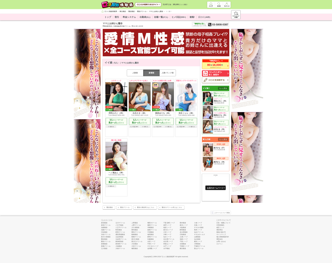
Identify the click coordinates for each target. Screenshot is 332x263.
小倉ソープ (198, 223)
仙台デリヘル (198, 232)
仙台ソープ (167, 237)
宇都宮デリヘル (199, 246)
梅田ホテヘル (152, 223)
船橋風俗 (135, 234)
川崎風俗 (197, 244)
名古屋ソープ (168, 241)
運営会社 (219, 239)
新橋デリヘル (105, 246)
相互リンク (220, 227)
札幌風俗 (150, 239)
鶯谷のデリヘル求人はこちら (172, 207)
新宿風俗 (104, 223)
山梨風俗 (197, 237)
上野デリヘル (136, 225)
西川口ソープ (168, 230)
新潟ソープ (184, 225)
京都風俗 (183, 244)
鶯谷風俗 (109, 207)
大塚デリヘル (120, 248)
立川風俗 (104, 248)
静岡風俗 (183, 230)
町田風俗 (119, 230)
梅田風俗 (135, 248)
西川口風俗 (135, 239)
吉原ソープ (151, 241)
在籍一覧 (161, 17)
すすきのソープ (152, 246)
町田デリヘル (120, 232)
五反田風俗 (119, 237)
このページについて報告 (222, 212)
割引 (117, 17)
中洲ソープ (151, 244)
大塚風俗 (119, 246)
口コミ (204, 17)
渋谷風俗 (104, 232)
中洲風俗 (150, 232)
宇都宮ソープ (184, 246)
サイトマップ (221, 234)
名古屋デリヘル (168, 239)
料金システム (129, 17)
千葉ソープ (184, 241)
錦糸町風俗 (119, 241)
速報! (192, 17)
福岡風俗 (150, 234)
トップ (108, 17)
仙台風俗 (197, 239)
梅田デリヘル (152, 225)
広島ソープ (198, 225)
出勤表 (145, 17)
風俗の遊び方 (221, 232)
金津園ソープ (152, 248)
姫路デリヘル (152, 230)
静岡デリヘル (152, 237)
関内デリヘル (136, 232)
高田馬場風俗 (120, 234)
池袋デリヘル (105, 230)
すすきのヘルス (199, 234)
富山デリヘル (198, 248)
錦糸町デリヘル (121, 244)
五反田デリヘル (121, 239)
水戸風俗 (166, 248)
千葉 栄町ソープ (169, 223)
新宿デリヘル (105, 225)
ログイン (219, 244)
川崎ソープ (167, 234)
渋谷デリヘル (105, 234)
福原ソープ (167, 227)
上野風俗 (135, 223)
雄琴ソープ (167, 225)
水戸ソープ (167, 246)
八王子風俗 (119, 225)
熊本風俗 (183, 223)
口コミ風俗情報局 (168, 257)
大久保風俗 (135, 227)
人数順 (135, 73)
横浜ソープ (198, 241)
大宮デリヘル (136, 246)
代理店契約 (220, 225)
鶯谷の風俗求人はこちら (145, 207)
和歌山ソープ (168, 244)
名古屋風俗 (184, 232)
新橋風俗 (104, 244)
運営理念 (219, 230)
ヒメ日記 (179, 17)
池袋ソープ (184, 239)
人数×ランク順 (168, 73)
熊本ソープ (198, 230)
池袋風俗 (104, 227)
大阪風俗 (183, 227)
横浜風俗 (183, 248)
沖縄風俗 (150, 227)
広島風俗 (183, 234)
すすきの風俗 (198, 227)
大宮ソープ (167, 232)
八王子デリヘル (121, 227)
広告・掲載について (223, 223)
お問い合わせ (221, 241)
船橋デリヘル (136, 237)
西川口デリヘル (137, 241)
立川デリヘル (120, 223)
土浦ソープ (184, 237)
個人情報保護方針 (222, 237)
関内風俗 (135, 230)
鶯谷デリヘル (125, 207)
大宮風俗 (135, 244)
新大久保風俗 (105, 237)
